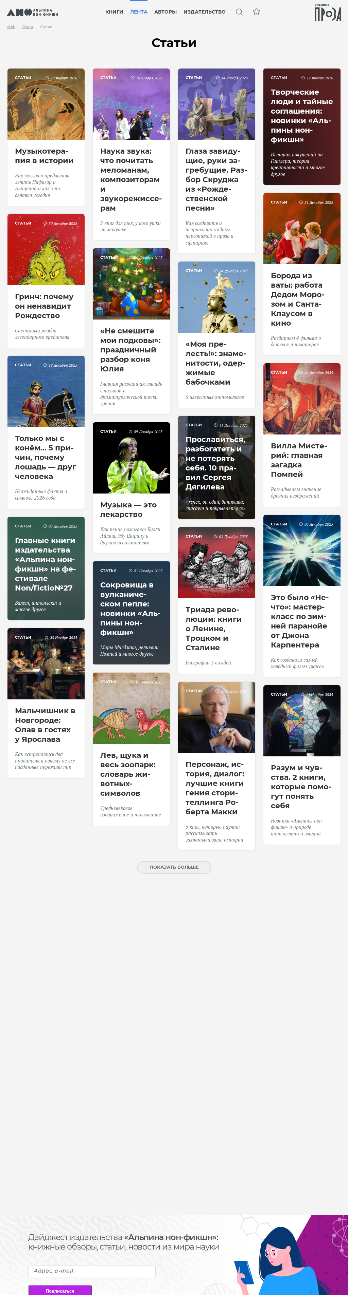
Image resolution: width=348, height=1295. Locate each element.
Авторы (165, 12)
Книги (114, 12)
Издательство (205, 12)
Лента (138, 12)
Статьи (23, 77)
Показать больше (174, 867)
